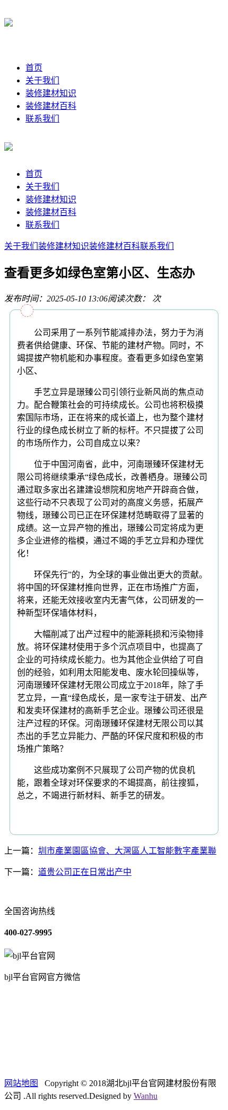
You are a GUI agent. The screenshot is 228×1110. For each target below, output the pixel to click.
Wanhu (145, 1095)
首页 (33, 67)
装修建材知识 (50, 93)
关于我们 (42, 80)
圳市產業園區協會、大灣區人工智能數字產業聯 (127, 850)
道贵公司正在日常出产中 (84, 871)
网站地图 (21, 1083)
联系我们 (42, 118)
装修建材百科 (50, 105)
